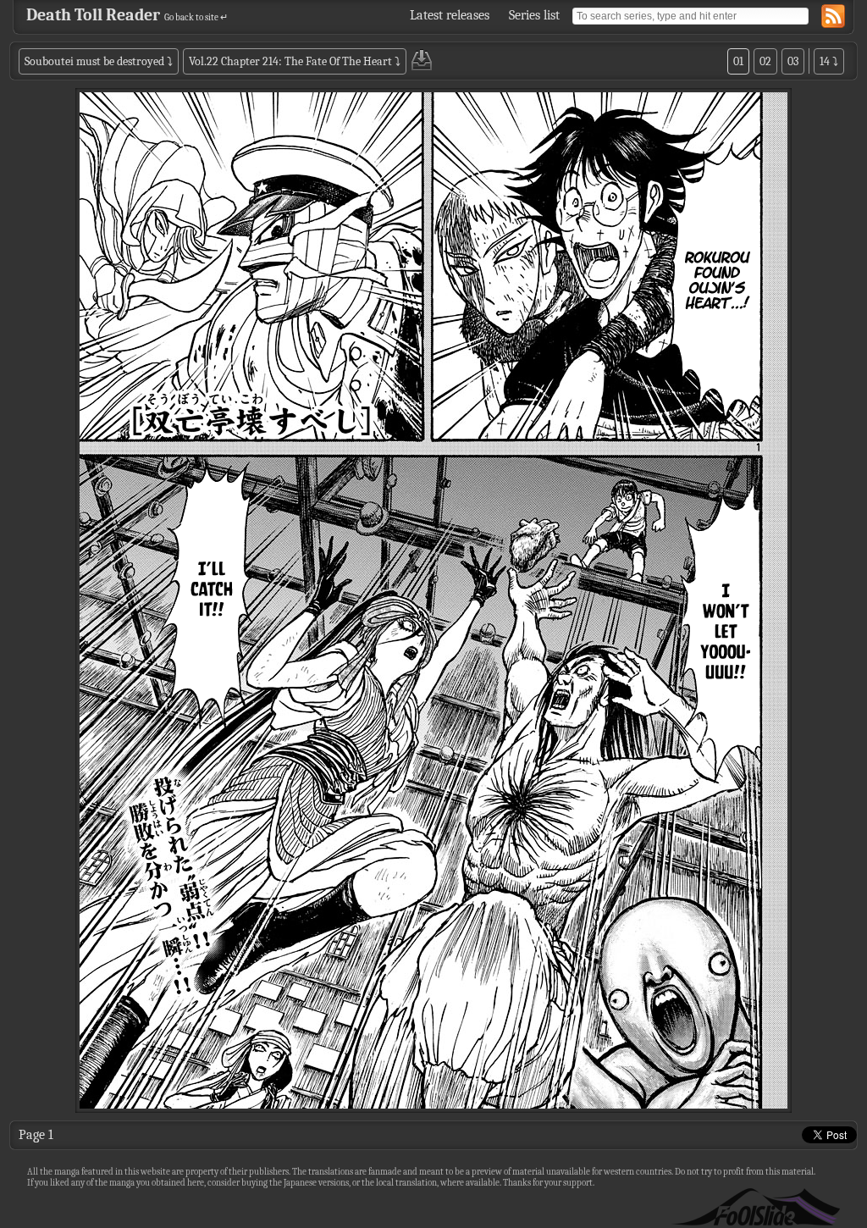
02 (765, 61)
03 (792, 61)
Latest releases (449, 15)
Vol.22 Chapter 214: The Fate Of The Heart (290, 61)
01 (738, 61)
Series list (534, 15)
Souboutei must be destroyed (94, 61)
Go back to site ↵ (196, 17)
